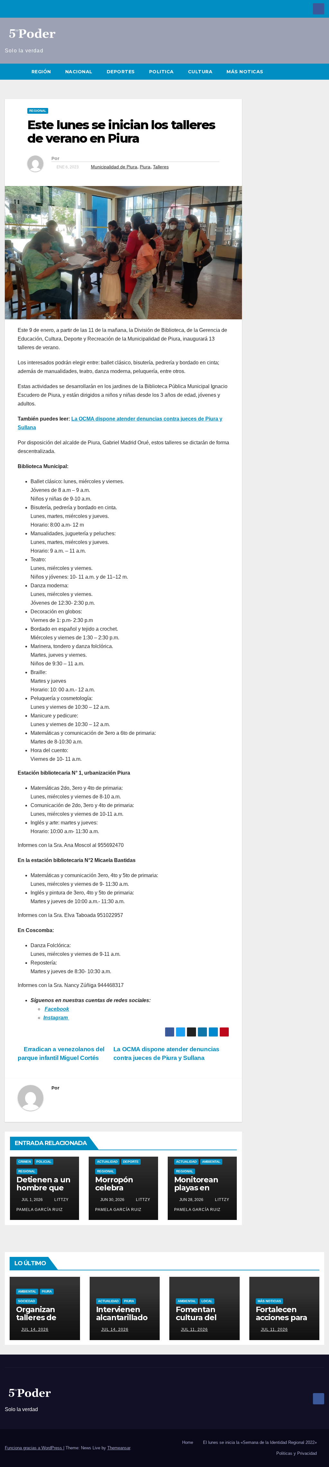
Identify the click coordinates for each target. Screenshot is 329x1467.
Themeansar (118, 1447)
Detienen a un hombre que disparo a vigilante (43, 1191)
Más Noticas (245, 72)
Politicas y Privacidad (296, 1453)
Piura (145, 166)
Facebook (57, 1009)
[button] (320, 71)
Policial (43, 1161)
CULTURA (200, 72)
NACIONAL (79, 72)
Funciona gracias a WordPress (34, 1447)
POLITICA (161, 72)
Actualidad (107, 1161)
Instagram (56, 1017)
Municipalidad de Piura (114, 166)
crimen (24, 1161)
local (206, 1301)
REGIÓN (41, 72)
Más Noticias (269, 1301)
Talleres (161, 166)
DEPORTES (121, 72)
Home (187, 1442)
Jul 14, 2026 (35, 1329)
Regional (37, 110)
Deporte (131, 1161)
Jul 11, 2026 (194, 1329)
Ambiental (211, 1161)
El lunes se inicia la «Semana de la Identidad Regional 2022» (260, 1442)
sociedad (26, 1301)
